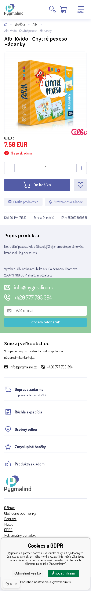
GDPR (8, 529)
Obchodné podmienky (20, 513)
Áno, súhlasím (63, 573)
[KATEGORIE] (9, 24)
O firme (9, 507)
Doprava (10, 518)
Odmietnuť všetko (27, 573)
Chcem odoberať (45, 322)
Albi (35, 24)
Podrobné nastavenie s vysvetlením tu (45, 582)
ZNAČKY (20, 24)
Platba (8, 524)
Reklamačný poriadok (20, 535)
